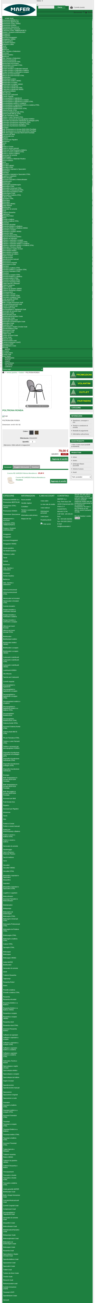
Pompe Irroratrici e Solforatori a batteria (15, 70)
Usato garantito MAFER (10, 299)
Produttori (76, 453)
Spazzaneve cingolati (9, 263)
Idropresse (6, 141)
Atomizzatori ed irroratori (10, 63)
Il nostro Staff (6, 354)
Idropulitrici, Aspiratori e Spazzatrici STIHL (16, 174)
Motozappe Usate (8, 323)
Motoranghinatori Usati (10, 320)
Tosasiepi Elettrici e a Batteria (12, 276)
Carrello (79, 7)
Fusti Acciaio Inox (8, 136)
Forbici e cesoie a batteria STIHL (13, 152)
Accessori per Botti (8, 134)
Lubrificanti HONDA (9, 91)
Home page (9, 18)
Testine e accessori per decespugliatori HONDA (18, 119)
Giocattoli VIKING (8, 166)
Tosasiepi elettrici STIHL (10, 278)
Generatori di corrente (9, 155)
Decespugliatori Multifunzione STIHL (14, 108)
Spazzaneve (6, 261)
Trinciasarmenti (7, 292)
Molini (4, 218)
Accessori (5, 53)
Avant (75, 472)
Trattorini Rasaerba (8, 212)
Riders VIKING (7, 287)
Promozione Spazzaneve (10, 27)
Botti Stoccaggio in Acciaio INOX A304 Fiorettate (18, 133)
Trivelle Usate (7, 337)
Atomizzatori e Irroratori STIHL (12, 65)
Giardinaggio (6, 157)
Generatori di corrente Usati (11, 311)
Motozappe (6, 200)
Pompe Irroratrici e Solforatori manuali (15, 69)
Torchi (4, 143)
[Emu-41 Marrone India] (36, 432)
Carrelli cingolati (7, 96)
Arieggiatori (6, 34)
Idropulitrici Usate (8, 313)
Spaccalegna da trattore (10, 254)
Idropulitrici (6, 171)
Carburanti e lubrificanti (10, 86)
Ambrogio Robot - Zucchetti (79, 465)
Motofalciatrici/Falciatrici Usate (12, 316)
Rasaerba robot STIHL (9, 235)
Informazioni (76, 416)
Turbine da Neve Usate (10, 335)
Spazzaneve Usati (8, 330)
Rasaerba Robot (7, 216)
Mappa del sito (26, 519)
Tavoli (4, 46)
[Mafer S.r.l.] (19, 10)
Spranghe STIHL (8, 198)
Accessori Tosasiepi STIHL (11, 282)
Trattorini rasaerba (8, 285)
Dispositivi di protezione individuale (14, 126)
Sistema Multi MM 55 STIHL (11, 114)
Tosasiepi (5, 273)
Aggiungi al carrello (58, 481)
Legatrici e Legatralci (9, 176)
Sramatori (5, 266)
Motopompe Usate (8, 318)
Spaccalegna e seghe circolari (12, 249)
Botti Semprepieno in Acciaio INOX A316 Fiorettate (19, 131)
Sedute (4, 48)
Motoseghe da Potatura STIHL (12, 192)
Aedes (75, 460)
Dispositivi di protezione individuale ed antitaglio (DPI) (20, 121)
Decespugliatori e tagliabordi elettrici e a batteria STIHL (20, 105)
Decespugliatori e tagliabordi (12, 98)
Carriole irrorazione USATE (11, 342)
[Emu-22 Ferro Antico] (31, 432)
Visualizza (19, 480)
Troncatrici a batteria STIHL (11, 297)
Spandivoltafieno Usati (10, 328)
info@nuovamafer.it (63, 526)
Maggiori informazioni (21, 467)
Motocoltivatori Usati (9, 315)
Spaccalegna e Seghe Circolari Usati (14, 327)
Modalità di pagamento (80, 431)
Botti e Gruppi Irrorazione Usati (12, 302)
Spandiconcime (7, 257)
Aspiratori (5, 172)
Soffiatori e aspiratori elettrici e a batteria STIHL (18, 245)
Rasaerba (5, 223)
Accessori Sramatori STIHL (11, 271)
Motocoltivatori (7, 178)
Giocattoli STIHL (7, 167)
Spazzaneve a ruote (9, 264)
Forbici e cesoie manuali (10, 148)
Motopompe (6, 183)
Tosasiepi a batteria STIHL (11, 280)
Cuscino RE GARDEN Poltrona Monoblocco (22, 473)
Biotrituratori (6, 77)
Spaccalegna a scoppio (10, 252)
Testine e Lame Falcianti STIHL (12, 117)
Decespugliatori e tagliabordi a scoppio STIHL (17, 101)
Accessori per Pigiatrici (10, 140)
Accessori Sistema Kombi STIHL (13, 112)
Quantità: (26, 442)
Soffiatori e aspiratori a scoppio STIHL (15, 242)
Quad (4, 211)
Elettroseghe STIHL (8, 193)
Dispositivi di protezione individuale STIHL (16, 122)
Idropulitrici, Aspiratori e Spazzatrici (14, 169)
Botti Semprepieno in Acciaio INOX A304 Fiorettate (19, 129)
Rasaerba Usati (7, 325)
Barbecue (5, 49)
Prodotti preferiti (46, 520)
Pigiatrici (5, 138)
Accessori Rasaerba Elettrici (11, 237)
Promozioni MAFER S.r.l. (10, 20)
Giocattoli (5, 164)
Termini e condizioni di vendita (80, 426)
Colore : (26, 431)
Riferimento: (24, 438)
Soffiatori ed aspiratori (9, 238)
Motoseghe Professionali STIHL (13, 190)
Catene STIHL (7, 197)
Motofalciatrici (7, 181)
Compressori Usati (8, 308)
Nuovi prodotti (77, 441)
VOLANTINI (9, 365)
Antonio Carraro (78, 469)
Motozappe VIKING (8, 204)
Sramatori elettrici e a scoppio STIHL (14, 269)
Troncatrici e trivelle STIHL (11, 295)
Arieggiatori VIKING (8, 39)
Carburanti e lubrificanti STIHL (12, 88)
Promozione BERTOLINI (10, 22)
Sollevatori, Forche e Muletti (11, 247)
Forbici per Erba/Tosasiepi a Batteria (14, 150)
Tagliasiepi (6, 214)
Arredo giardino (7, 41)
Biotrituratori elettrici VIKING (11, 81)
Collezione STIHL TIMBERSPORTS (14, 30)
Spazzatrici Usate (8, 332)
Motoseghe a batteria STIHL (11, 195)
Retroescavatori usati (9, 341)
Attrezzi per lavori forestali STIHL (13, 75)
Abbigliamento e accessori (11, 29)
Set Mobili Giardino (8, 43)
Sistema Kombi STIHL (9, 110)
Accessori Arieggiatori (9, 37)
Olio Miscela (6, 93)
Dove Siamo (6, 356)
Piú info (77, 516)
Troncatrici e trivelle (8, 294)
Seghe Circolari (7, 256)
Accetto (77, 518)
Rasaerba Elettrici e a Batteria (12, 226)
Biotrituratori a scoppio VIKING (12, 84)
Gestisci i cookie (85, 516)
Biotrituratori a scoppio (9, 82)
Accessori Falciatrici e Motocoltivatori (14, 179)
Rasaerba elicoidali (8, 224)
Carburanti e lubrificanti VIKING (12, 89)
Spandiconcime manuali (10, 259)
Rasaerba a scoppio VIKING (11, 231)
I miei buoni (44, 516)
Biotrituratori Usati (8, 301)
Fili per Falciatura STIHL (10, 115)
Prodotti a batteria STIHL (10, 221)
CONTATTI (8, 367)
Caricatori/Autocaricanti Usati (12, 304)
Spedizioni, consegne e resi (81, 421)
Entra (90, 12)
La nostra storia (7, 353)
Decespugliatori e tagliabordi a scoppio (15, 100)
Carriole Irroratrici (8, 67)
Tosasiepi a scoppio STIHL (11, 275)
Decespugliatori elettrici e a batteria (14, 103)
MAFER (7, 349)
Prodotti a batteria (8, 219)
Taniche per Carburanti (10, 95)
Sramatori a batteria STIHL (11, 268)
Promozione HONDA (9, 25)
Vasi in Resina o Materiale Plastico (14, 159)
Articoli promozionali (9, 60)
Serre (4, 162)
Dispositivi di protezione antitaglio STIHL (16, 124)
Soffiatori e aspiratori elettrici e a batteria (15, 244)
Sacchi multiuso (7, 160)
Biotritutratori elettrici (9, 79)
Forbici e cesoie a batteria (11, 153)
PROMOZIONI (9, 358)
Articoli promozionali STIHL (11, 62)
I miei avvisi (47, 524)
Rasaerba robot (7, 233)
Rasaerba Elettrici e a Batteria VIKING (15, 228)
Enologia (5, 127)
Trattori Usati (6, 334)
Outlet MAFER (7, 205)
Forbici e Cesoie (7, 147)
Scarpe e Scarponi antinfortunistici (13, 32)
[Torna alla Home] (3, 372)
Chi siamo (5, 351)
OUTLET (8, 360)
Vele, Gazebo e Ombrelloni (11, 51)
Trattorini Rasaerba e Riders (11, 290)
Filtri (3, 145)
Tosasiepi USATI (7, 344)
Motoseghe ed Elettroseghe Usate (13, 321)
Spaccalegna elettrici (9, 250)
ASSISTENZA (9, 363)
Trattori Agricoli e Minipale (11, 283)
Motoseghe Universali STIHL (12, 188)
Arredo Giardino (7, 55)
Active (75, 457)
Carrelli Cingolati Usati (10, 306)
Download (35, 467)
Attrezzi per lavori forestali (11, 74)
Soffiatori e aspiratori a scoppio (12, 240)
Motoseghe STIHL (8, 186)
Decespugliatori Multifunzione (12, 107)
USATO (7, 361)
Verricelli (5, 347)
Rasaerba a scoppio (9, 230)
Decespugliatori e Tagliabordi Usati (14, 309)
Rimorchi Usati (7, 339)
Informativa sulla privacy (81, 434)
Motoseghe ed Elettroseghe (11, 185)
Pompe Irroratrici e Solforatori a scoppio (15, 72)
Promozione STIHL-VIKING (11, 24)
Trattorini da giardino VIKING (12, 289)
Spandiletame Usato (9, 346)
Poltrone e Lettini (8, 44)
